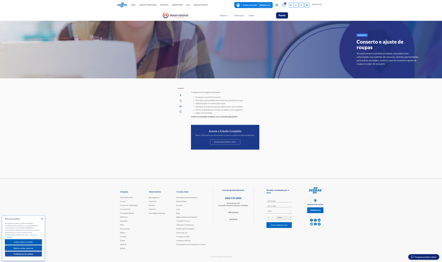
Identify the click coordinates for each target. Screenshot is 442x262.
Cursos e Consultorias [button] (148, 5)
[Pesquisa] (277, 5)
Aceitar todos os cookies (23, 242)
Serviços (152, 205)
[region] (23, 238)
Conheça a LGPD (183, 236)
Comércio (152, 201)
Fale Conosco (233, 212)
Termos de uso (182, 233)
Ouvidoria (233, 219)
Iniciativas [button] (164, 5)
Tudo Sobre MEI (126, 197)
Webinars (124, 217)
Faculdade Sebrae (127, 213)
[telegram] (319, 224)
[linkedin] (319, 220)
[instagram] (315, 224)
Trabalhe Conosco (183, 221)
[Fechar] (42, 218)
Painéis (282, 15)
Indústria (152, 209)
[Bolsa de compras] (283, 5)
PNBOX (123, 244)
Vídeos (122, 233)
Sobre (251, 15)
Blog (178, 213)
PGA (122, 225)
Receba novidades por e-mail (279, 225)
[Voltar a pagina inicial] (122, 5)
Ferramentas (125, 229)
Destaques (239, 15)
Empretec (124, 221)
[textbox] (280, 211)
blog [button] (188, 5)
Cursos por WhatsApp (129, 205)
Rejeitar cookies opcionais (23, 248)
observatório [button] (177, 5)
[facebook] (311, 220)
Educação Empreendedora (186, 197)
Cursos (123, 201)
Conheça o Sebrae (183, 240)
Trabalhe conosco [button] (201, 5)
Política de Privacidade (185, 229)
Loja (178, 209)
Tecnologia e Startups (157, 213)
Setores (223, 15)
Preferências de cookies (23, 254)
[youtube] (311, 224)
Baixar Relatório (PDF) (225, 142)
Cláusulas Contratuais (185, 225)
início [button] (133, 5)
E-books (123, 236)
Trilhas (122, 240)
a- (296, 5)
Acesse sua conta (250, 5)
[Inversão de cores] (306, 5)
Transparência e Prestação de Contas (190, 244)
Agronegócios (154, 197)
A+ (291, 5)
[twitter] (315, 220)
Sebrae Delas (181, 201)
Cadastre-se (264, 5)
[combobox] (279, 212)
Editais (122, 248)
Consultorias (125, 209)
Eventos (179, 205)
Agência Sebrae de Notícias (187, 217)
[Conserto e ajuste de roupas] (181, 95)
